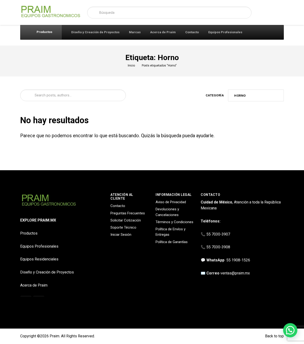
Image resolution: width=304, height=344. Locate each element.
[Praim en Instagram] (26, 302)
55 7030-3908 (218, 247)
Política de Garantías (172, 242)
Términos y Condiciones (174, 222)
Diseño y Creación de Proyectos (95, 32)
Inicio (131, 65)
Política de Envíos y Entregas (170, 232)
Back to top (274, 336)
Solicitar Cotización (125, 220)
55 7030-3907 (218, 234)
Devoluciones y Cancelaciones (167, 212)
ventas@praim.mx (235, 273)
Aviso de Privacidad (171, 202)
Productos (44, 32)
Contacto (192, 32)
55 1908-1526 (238, 260)
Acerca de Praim (163, 32)
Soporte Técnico (123, 227)
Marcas (135, 32)
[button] (290, 330)
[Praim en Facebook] (38, 302)
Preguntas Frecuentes (127, 213)
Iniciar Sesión (120, 234)
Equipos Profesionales (225, 32)
